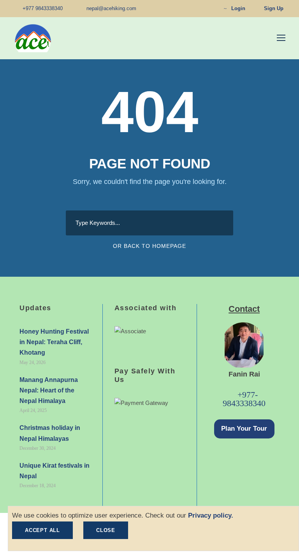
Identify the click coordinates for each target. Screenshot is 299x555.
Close (105, 530)
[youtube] (197, 8)
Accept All (42, 530)
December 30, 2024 (37, 448)
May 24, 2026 (32, 362)
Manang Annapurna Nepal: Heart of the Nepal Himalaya (48, 390)
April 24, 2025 (33, 410)
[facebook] (173, 8)
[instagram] (209, 8)
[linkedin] (185, 8)
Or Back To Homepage (149, 246)
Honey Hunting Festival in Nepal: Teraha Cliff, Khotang (54, 342)
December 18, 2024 (37, 485)
